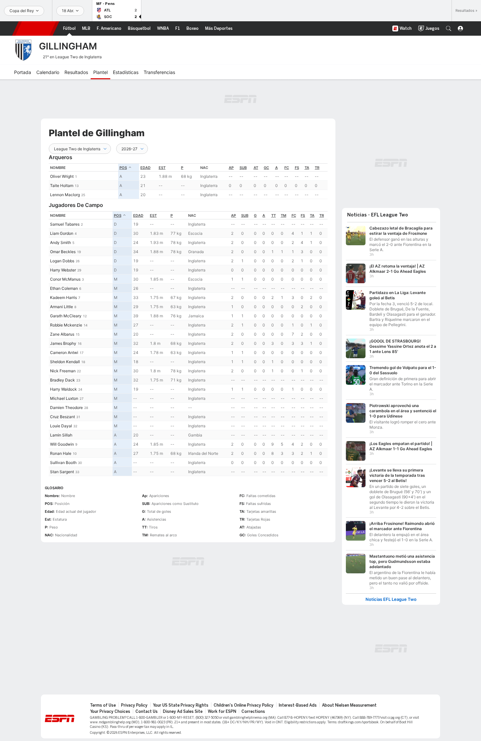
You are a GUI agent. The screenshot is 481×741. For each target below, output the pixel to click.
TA (307, 167)
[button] (448, 28)
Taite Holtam (61, 185)
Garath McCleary (65, 315)
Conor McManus (65, 279)
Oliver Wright (62, 176)
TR (317, 167)
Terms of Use (103, 705)
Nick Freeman (63, 370)
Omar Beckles (63, 251)
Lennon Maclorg (65, 194)
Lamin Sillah (61, 435)
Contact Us (146, 711)
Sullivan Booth (63, 462)
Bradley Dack (62, 380)
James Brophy (63, 343)
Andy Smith (60, 242)
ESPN (35, 28)
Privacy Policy (134, 705)
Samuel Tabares (65, 224)
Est (162, 167)
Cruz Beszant (62, 416)
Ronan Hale (60, 453)
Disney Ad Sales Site (183, 711)
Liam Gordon (61, 233)
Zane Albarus (62, 334)
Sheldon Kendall (65, 361)
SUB (243, 167)
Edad (145, 167)
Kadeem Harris (63, 297)
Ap (231, 167)
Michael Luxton (64, 398)
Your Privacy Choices (110, 711)
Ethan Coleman (64, 288)
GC (266, 167)
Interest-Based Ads (298, 705)
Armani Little (61, 306)
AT (256, 167)
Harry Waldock (63, 389)
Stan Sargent (62, 471)
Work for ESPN (222, 711)
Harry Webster (63, 270)
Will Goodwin (62, 444)
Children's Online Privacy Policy (244, 705)
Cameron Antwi (64, 352)
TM (283, 215)
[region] (188, 181)
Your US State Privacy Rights (180, 705)
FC (286, 167)
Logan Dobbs (62, 260)
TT (273, 215)
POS (123, 167)
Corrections (253, 711)
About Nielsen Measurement (349, 705)
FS (297, 167)
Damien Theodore (66, 407)
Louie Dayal (61, 425)
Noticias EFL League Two (391, 599)
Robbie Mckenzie (66, 325)
